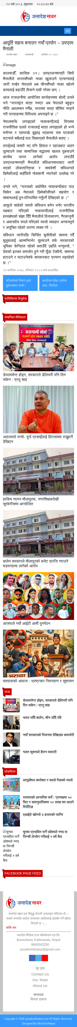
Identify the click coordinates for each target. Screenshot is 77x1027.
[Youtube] (45, 959)
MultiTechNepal (46, 1023)
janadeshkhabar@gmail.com (40, 949)
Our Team (40, 980)
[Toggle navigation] (67, 31)
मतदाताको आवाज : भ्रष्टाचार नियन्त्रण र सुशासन (38, 681)
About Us (40, 986)
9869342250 (40, 944)
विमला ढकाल (38, 999)
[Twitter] (38, 959)
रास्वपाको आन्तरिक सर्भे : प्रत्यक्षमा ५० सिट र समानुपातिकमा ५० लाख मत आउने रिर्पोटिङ (48, 802)
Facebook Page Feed (23, 873)
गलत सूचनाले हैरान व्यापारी (39, 752)
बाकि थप (11, 927)
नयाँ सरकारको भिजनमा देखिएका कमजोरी (48, 735)
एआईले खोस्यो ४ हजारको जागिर (43, 815)
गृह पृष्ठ (40, 968)
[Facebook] (32, 959)
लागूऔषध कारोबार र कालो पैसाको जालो (48, 780)
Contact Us (40, 974)
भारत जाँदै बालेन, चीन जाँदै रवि (42, 718)
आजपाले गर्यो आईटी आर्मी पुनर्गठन (26, 623)
